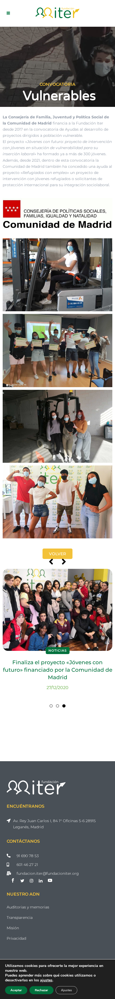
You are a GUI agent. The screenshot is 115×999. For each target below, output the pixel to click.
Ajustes (66, 990)
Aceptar (16, 990)
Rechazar (41, 990)
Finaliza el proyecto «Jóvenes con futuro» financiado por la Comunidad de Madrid (57, 669)
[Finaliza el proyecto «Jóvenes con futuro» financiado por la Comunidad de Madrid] (57, 610)
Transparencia (20, 917)
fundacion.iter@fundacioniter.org (48, 873)
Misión (13, 928)
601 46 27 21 (27, 864)
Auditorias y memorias (28, 907)
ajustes (46, 980)
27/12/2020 (57, 687)
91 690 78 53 (28, 855)
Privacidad (16, 938)
